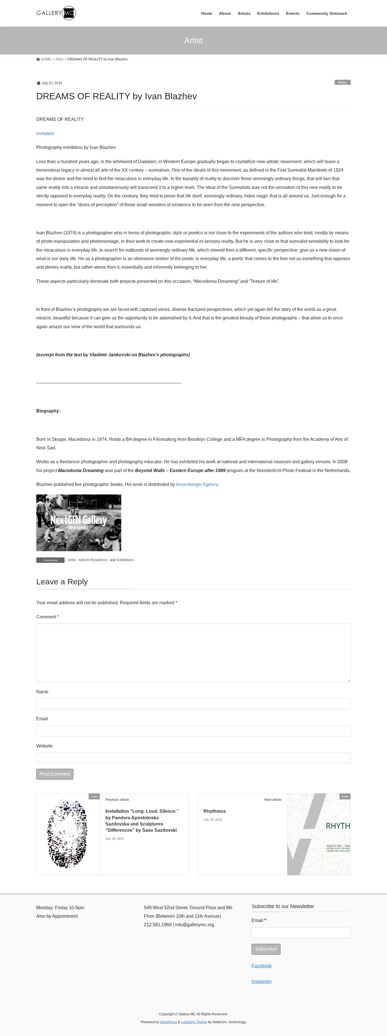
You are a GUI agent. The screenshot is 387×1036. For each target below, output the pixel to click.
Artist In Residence (92, 560)
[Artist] (68, 833)
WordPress (168, 1022)
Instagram (261, 981)
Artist (342, 82)
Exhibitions (125, 560)
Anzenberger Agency (197, 484)
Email (42, 718)
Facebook (262, 965)
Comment (47, 616)
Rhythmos (214, 811)
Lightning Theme (194, 1022)
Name (42, 691)
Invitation (45, 133)
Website (44, 746)
